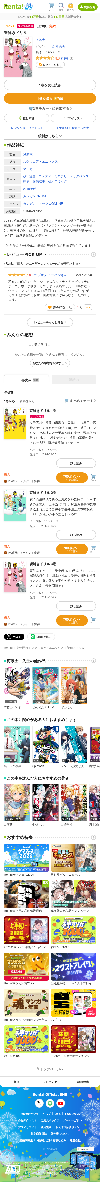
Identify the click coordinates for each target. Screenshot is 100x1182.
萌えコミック (57, 181)
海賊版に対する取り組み (51, 1140)
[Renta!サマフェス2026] (28, 6)
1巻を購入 (50, 98)
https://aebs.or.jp (33, 1176)
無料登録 (90, 7)
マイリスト (75, 118)
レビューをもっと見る (48, 322)
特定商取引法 (39, 1133)
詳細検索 (83, 1082)
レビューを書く (52, 65)
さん (50, 274)
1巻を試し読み (50, 84)
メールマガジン (72, 1120)
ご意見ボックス (50, 1120)
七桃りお (38, 824)
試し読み (76, 463)
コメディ (45, 176)
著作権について (60, 1133)
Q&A (58, 1113)
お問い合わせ (73, 1113)
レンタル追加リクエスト (27, 128)
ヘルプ (47, 1113)
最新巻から (27, 401)
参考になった (62, 307)
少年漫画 (58, 46)
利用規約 (46, 1127)
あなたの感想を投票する (48, 363)
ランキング (49, 1082)
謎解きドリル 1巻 (43, 410)
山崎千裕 (66, 824)
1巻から (9, 401)
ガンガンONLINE (35, 196)
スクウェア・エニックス (40, 161)
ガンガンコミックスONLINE (43, 203)
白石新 (8, 824)
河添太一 (42, 39)
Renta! (8, 647)
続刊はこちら (48, 135)
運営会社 (75, 1140)
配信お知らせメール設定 (73, 128)
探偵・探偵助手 (34, 181)
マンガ (28, 169)
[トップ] (13, 6)
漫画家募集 (26, 1140)
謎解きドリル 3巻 (43, 563)
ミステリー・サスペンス (71, 176)
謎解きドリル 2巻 (43, 492)
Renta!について (29, 1113)
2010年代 (29, 188)
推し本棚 (28, 118)
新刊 (16, 1082)
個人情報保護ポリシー (68, 1127)
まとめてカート (81, 400)
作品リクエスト (27, 1120)
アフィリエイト (27, 1127)
